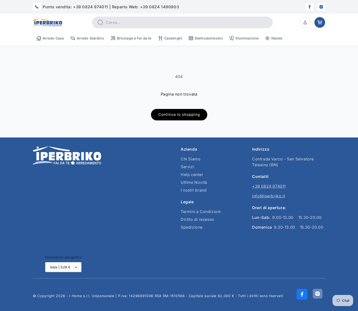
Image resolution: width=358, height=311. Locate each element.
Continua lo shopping (179, 114)
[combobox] (182, 22)
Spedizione (192, 227)
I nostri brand (194, 190)
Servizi (187, 166)
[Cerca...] (100, 22)
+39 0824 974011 (269, 186)
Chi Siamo (190, 158)
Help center (192, 174)
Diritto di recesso (197, 219)
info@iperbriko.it (268, 196)
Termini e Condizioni (201, 211)
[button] (305, 22)
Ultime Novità (194, 182)
